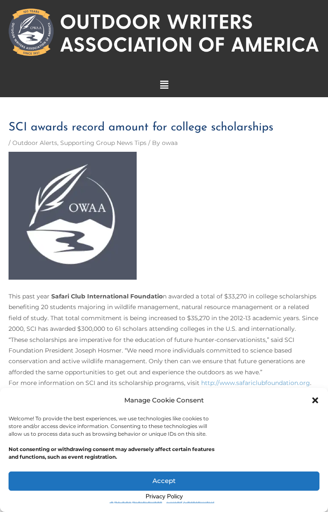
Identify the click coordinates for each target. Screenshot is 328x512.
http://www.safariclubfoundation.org (255, 382)
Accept (164, 481)
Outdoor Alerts (34, 142)
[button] (315, 400)
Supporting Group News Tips (103, 142)
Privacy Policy (164, 496)
